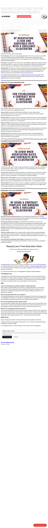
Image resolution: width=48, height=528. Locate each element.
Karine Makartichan (7, 342)
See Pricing (16, 336)
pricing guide (43, 218)
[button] (44, 16)
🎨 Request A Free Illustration (24, 16)
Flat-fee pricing (42, 264)
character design (34, 266)
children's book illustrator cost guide (30, 75)
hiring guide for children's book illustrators (29, 271)
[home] (6, 16)
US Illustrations (6, 264)
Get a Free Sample (7, 336)
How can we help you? (40, 525)
